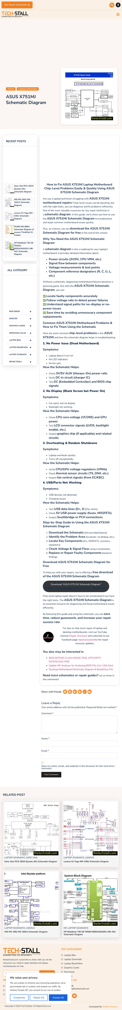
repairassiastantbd (88, 639)
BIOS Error (20, 311)
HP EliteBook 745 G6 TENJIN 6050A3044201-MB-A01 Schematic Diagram (23, 249)
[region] (38, 988)
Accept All (58, 997)
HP (65, 928)
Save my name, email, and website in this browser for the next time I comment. (78, 767)
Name (45, 738)
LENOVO (89, 857)
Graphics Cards (20, 326)
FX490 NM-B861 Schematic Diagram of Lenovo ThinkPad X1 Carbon (24, 231)
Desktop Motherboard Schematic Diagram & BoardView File (81, 669)
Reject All (38, 997)
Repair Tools (20, 362)
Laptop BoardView (20, 347)
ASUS (10, 89)
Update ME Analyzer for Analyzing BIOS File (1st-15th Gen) (81, 665)
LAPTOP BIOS (20, 340)
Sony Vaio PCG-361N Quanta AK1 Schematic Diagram (23, 189)
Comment (47, 713)
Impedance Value (20, 333)
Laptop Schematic (27, 89)
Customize (19, 997)
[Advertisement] (61, 42)
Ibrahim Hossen (110, 1006)
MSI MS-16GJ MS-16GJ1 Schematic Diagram (22, 202)
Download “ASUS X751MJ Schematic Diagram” (76, 586)
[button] (111, 5)
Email (45, 751)
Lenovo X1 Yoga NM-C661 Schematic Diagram (23, 216)
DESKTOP (20, 319)
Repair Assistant (78, 635)
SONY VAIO (31, 857)
